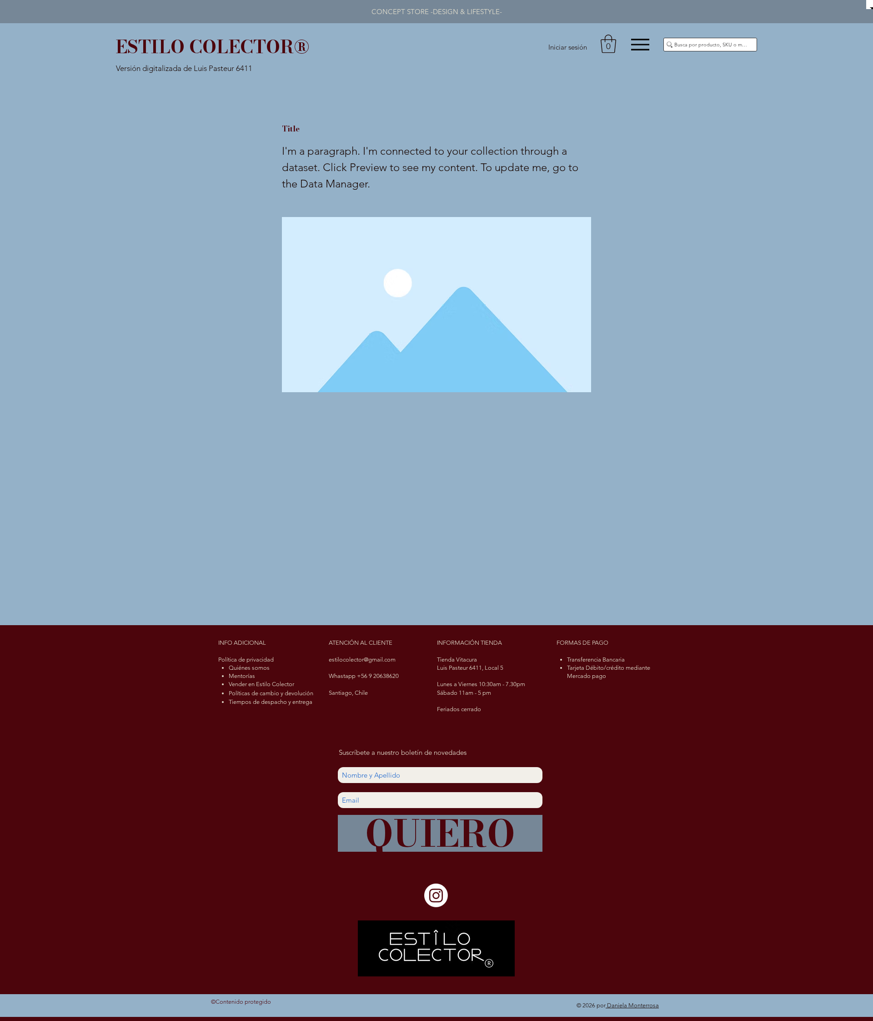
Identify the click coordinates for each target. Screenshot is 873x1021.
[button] (608, 44)
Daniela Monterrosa (632, 1005)
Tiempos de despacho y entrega (270, 701)
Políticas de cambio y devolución (271, 693)
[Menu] (640, 44)
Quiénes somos (249, 667)
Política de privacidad (246, 659)
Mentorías (242, 675)
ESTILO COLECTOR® (212, 47)
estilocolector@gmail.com (362, 659)
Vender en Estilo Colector (261, 684)
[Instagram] (436, 895)
